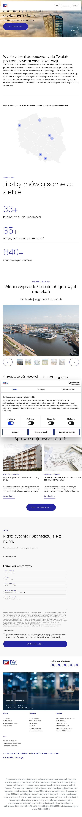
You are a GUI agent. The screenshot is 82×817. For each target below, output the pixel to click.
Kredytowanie (7, 726)
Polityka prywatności (10, 740)
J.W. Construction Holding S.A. (65, 718)
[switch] (31, 423)
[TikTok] (59, 665)
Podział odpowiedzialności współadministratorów (12, 744)
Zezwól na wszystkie (67, 432)
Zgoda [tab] (14, 389)
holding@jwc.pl (61, 721)
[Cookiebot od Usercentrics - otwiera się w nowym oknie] (70, 383)
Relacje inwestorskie (36, 731)
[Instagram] (71, 665)
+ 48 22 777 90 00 (61, 723)
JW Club (32, 726)
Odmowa (15, 432)
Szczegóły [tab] (41, 389)
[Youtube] (77, 665)
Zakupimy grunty (35, 728)
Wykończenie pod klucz (11, 723)
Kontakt (59, 713)
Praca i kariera (34, 718)
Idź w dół (74, 30)
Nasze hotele (7, 721)
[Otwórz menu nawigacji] (57, 6)
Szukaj (65, 6)
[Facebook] (65, 665)
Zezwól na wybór (41, 432)
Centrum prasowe (35, 721)
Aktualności (33, 723)
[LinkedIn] (53, 665)
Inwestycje (6, 718)
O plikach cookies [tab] (68, 389)
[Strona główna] (5, 6)
